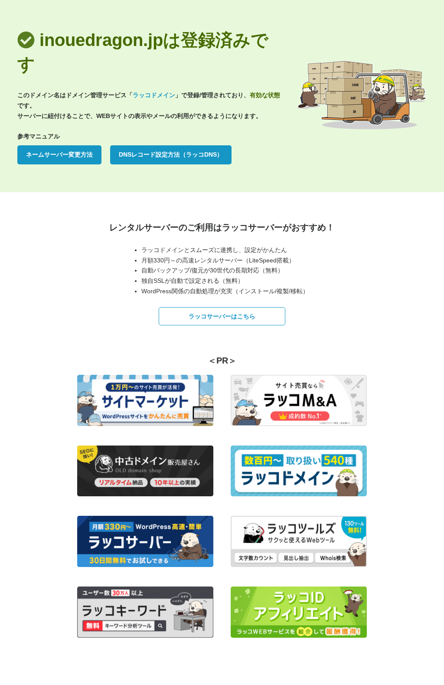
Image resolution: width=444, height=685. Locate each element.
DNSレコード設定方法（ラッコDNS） (171, 154)
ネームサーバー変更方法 (59, 154)
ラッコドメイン (154, 95)
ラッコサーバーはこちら (222, 316)
